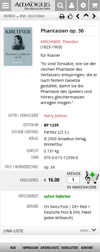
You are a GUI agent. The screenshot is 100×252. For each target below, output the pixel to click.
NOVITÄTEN (9, 16)
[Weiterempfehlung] (69, 16)
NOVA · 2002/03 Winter (32, 16)
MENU (5, 5)
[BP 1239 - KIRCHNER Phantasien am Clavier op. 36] (18, 47)
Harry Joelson (55, 115)
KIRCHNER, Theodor (59, 41)
